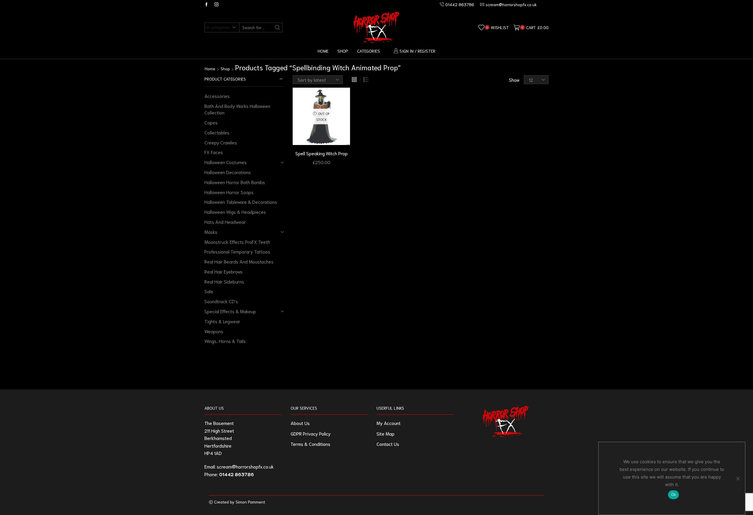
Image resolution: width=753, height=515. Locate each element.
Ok (673, 494)
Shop (342, 51)
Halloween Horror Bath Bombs (234, 182)
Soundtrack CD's (221, 301)
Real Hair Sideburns (224, 281)
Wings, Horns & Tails (225, 341)
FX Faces (213, 152)
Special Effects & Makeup (230, 311)
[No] (738, 478)
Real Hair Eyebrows (223, 271)
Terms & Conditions (310, 444)
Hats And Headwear (225, 222)
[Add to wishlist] (340, 100)
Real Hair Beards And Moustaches (239, 261)
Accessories (217, 96)
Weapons (213, 331)
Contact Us (387, 444)
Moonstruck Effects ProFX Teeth (237, 242)
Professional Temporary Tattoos (237, 251)
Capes (211, 122)
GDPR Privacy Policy (311, 433)
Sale (208, 291)
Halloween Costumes (225, 162)
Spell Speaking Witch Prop (321, 153)
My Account (388, 423)
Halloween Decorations (227, 172)
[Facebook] (206, 4)
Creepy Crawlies (220, 142)
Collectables (216, 132)
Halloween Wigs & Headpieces (235, 212)
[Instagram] (216, 4)
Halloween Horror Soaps (229, 192)
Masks (210, 232)
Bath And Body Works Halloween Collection (237, 109)
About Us (300, 423)
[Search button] (277, 27)
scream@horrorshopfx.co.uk (245, 466)
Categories (368, 51)
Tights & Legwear (222, 321)
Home (323, 51)
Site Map (385, 433)
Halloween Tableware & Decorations (240, 202)
